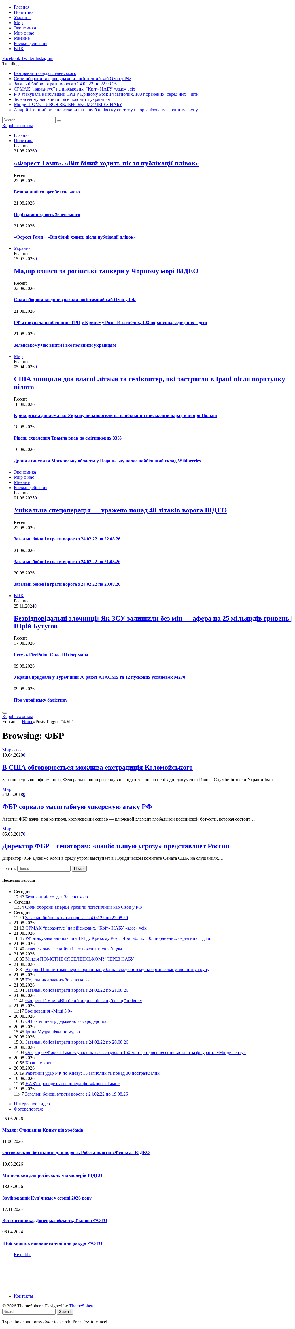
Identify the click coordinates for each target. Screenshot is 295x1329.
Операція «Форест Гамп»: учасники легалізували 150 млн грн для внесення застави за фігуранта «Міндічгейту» (135, 1052)
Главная (21, 7)
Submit (65, 1311)
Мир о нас (24, 33)
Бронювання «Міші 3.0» (48, 1010)
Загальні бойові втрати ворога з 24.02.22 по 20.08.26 (67, 584)
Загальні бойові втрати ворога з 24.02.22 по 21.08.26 (67, 561)
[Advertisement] (107, 1275)
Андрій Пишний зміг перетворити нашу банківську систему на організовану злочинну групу (106, 109)
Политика (23, 12)
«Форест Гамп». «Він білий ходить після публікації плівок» (106, 163)
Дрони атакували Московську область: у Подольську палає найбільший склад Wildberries (107, 460)
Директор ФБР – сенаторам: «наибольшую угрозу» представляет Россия (115, 846)
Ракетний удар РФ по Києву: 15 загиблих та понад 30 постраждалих (92, 1073)
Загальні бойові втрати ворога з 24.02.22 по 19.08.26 (76, 1094)
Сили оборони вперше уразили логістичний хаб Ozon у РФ (72, 78)
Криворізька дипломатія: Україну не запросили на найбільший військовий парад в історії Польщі (115, 415)
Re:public (22, 1254)
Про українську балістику (40, 700)
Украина (22, 17)
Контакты (23, 1296)
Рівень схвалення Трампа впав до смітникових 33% (68, 438)
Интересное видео (32, 1103)
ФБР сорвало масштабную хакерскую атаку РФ (77, 806)
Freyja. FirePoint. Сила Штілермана (51, 654)
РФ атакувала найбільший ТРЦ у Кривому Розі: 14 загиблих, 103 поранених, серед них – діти (106, 94)
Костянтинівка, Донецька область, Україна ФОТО (54, 1220)
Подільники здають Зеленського (47, 214)
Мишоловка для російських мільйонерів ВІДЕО (52, 1175)
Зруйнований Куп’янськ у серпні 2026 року (47, 1198)
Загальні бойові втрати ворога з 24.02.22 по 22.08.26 (65, 83)
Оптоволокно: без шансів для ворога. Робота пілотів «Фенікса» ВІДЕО (76, 1152)
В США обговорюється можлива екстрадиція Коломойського (97, 767)
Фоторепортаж (28, 1108)
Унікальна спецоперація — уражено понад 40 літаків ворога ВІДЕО (120, 510)
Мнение (22, 38)
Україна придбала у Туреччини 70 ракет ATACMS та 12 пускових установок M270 (99, 677)
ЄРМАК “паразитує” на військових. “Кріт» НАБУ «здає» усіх (74, 88)
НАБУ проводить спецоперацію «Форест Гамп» (72, 1083)
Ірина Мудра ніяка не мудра (52, 1031)
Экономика (25, 27)
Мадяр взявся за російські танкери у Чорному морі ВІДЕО (106, 271)
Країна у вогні (39, 1062)
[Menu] (4, 713)
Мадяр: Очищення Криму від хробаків (42, 1130)
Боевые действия (30, 43)
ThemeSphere (81, 1305)
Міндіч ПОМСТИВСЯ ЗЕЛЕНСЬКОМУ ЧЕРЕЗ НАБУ (68, 104)
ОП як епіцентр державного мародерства (65, 1021)
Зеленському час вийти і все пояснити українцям (62, 99)
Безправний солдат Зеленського (45, 73)
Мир (18, 22)
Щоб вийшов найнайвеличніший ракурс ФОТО (52, 1243)
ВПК (19, 48)
